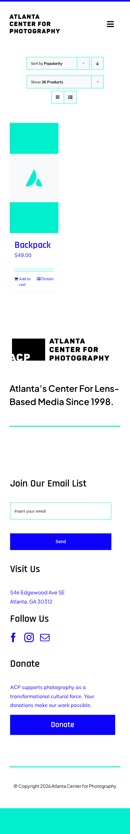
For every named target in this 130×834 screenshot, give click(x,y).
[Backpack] (34, 178)
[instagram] (29, 637)
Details (47, 278)
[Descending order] (98, 63)
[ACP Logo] (34, 17)
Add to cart (25, 281)
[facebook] (13, 637)
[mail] (45, 637)
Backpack (33, 245)
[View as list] (70, 97)
